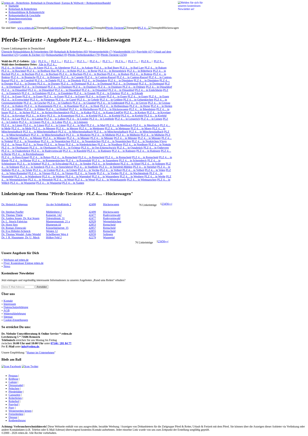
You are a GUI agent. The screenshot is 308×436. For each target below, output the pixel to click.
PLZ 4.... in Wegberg (132, 176)
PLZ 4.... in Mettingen (91, 128)
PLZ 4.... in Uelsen (66, 170)
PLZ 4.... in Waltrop (53, 176)
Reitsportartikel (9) (56, 54)
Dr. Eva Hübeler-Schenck (15, 231)
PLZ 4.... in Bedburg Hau (41, 70)
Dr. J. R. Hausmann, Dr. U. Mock (20, 237)
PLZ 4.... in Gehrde (88, 99)
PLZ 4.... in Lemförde (101, 118)
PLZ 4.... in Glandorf (84, 102)
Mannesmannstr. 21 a (58, 221)
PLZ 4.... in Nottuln (159, 144)
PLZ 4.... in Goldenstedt (110, 102)
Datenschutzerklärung (16, 307)
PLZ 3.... (82, 61)
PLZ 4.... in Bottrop (141, 74)
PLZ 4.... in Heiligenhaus (114, 106)
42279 (92, 237)
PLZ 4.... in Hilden (12, 109)
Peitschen (14, 388)
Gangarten (14, 394)
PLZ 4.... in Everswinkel (15, 99)
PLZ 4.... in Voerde (85, 173)
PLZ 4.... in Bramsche (23, 77)
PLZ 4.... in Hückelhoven (83, 109)
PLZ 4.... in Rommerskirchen (48, 160)
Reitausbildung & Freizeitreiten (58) (33, 51)
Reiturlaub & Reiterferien (23, 8)
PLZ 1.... (56, 61)
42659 (92, 234)
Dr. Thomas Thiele (12, 215)
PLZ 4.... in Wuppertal (22, 182)
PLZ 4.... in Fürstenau (42, 99)
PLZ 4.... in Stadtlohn (86, 166)
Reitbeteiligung (17, 420)
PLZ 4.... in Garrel (65, 99)
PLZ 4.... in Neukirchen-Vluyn (149, 141)
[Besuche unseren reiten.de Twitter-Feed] (30, 366)
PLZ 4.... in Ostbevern (156, 147)
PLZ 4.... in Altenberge (57, 67)
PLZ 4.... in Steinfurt (144, 166)
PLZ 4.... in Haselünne (66, 106)
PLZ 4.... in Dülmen (133, 86)
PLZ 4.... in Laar (10, 118)
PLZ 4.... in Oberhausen (15, 147)
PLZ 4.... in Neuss (11, 144)
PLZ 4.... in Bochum (22, 74)
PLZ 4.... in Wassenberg (105, 176)
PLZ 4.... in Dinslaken (94, 80)
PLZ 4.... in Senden (80, 163)
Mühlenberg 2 (54, 211)
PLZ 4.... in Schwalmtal (55, 163)
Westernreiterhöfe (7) (100, 51)
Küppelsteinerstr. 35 (57, 227)
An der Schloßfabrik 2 (58, 204)
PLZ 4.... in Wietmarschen (141, 179)
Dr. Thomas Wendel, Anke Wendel (21, 234)
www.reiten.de (25, 27)
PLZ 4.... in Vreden (108, 173)
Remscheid (109, 224)
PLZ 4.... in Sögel (130, 163)
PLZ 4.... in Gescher (35, 102)
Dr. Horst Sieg (9, 224)
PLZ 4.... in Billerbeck (139, 70)
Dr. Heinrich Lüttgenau (14, 204)
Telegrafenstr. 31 (55, 218)
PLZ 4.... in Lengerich (127, 118)
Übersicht (6, 51)
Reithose (13, 378)
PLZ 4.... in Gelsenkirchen (138, 99)
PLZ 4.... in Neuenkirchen (55, 141)
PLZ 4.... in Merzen (67, 128)
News (7, 266)
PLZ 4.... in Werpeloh (40, 179)
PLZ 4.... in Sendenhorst (106, 163)
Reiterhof (14, 401)
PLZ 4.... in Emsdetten (60, 93)
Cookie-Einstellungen (16, 319)
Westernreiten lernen (20, 410)
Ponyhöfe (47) (145, 51)
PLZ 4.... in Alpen (33, 67)
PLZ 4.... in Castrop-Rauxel (100, 77)
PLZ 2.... (69, 61)
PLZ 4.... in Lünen (11, 125)
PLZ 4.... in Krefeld (86, 115)
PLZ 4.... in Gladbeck (59, 102)
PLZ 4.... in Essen (11, 96)
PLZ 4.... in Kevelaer (159, 112)
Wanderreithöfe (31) (124, 51)
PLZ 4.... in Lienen (151, 118)
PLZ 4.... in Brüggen (48, 77)
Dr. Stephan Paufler (12, 211)
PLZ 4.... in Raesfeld (74, 150)
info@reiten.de (30, 346)
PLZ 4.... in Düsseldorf (159, 86)
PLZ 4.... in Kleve (36, 115)
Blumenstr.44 (53, 224)
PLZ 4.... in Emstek (85, 93)
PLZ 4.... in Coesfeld (22, 80)
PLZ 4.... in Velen (155, 170)
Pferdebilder (15, 391)
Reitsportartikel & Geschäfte (24, 15)
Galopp (13, 382)
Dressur (13, 417)
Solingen (108, 234)
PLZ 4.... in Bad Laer (132, 67)
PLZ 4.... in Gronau (159, 102)
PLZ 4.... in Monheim (78, 134)
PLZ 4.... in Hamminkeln (38, 106)
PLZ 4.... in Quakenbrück (15, 150)
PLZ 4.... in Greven (136, 102)
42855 (92, 231)
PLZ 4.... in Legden (77, 118)
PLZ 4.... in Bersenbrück (112, 70)
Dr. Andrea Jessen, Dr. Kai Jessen (20, 218)
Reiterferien (15, 398)
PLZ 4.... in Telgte (22, 170)
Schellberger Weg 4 (57, 234)
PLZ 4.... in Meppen (43, 128)
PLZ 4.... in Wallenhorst (27, 176)
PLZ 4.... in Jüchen (19, 112)
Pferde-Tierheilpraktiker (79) (84, 54)
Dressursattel (16, 385)
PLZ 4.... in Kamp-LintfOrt (107, 112)
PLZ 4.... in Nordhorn (109, 144)
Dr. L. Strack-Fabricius (14, 221)
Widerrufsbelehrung (15, 313)
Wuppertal (109, 237)
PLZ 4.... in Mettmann (117, 128)
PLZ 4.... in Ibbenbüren (142, 109)
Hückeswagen (111, 204)
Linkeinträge (55, 27)
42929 (92, 221)
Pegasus (13, 375)
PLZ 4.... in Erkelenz (108, 93)
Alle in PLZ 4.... (47, 64)
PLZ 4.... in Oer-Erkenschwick (98, 147)
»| (171, 203)
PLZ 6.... (120, 61)
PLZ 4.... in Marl (76, 125)
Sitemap (8, 316)
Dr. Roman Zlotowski (13, 227)
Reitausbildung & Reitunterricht (26, 12)
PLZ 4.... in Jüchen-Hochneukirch (50, 112)
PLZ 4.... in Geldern (111, 99)
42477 (92, 215)
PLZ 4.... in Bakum (155, 67)
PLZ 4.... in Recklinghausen (28, 154)
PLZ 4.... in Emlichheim (148, 90)
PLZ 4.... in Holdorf (57, 109)
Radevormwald (111, 215)
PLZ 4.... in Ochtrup (68, 147)
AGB (6, 310)
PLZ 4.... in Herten (161, 106)
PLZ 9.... (159, 61)
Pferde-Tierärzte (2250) (114, 54)
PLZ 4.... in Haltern (12, 106)
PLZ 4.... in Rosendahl (78, 160)
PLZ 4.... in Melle (21, 128)
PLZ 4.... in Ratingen (99, 150)
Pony (11, 407)
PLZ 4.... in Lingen (30, 122)
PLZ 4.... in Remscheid (64, 157)
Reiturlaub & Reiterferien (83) (71, 51)
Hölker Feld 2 (54, 237)
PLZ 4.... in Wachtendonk (134, 173)
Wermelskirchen (112, 221)
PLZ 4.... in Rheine (20, 160)
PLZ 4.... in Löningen (75, 122)
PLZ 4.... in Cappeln (72, 77)
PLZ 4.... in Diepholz (69, 80)
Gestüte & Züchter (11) (32, 54)
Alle (33, 61)
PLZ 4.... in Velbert (111, 170)
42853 (92, 224)
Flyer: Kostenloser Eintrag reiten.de (23, 263)
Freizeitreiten (16, 414)
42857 (92, 227)
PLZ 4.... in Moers (141, 128)
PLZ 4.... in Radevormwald (46, 150)
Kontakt (8, 300)
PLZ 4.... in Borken (118, 74)
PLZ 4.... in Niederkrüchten (81, 144)
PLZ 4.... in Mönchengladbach (40, 131)
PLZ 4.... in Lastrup (32, 118)
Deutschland (84, 27)
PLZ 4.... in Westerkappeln (111, 179)
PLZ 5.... (107, 61)
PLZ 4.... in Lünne (55, 125)
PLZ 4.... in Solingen (153, 163)
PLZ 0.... (43, 61)
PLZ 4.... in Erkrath (132, 93)
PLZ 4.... (143, 27)
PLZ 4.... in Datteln (46, 80)
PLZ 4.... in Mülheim (103, 134)
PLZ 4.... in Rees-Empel (15, 157)
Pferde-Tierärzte (115, 27)
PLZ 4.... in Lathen (55, 118)
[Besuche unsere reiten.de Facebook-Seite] (11, 366)
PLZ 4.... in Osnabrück (130, 147)
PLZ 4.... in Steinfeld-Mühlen (115, 166)
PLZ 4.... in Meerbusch (119, 125)
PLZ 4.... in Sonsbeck (32, 166)
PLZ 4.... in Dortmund (73, 83)
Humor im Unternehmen (40, 352)
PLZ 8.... (146, 61)
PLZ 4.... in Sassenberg (105, 160)
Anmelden (42, 287)
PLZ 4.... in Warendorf (78, 176)
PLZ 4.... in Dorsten (25, 83)
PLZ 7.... (133, 61)
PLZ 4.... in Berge (87, 70)
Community (15, 21)
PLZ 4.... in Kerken (135, 112)
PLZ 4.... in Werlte (154, 176)
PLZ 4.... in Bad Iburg (106, 67)
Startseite (14, 5)
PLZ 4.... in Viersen (39, 173)
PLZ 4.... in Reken (40, 157)
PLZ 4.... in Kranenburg (61, 115)
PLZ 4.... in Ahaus (11, 67)
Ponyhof (13, 404)
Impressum (10, 303)
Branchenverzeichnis (20, 18)
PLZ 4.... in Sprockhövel (59, 166)
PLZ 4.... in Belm (66, 70)
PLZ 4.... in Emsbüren (34, 93)
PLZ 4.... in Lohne (51, 122)
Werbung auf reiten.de (16, 259)
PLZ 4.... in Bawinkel (13, 70)
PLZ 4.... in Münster (30, 138)
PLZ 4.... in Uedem (44, 170)
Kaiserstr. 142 (53, 215)
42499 (92, 204)
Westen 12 (52, 231)
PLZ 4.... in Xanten (73, 182)
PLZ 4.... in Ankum (82, 67)
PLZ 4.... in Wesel (63, 179)
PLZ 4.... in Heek (89, 106)
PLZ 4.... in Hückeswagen (113, 109)
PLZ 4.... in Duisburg (60, 86)
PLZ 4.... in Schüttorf (29, 163)
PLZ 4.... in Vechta (88, 170)
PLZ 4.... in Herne (139, 106)
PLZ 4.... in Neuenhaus (27, 141)
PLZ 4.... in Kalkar (81, 112)
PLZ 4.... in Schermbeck (133, 160)
